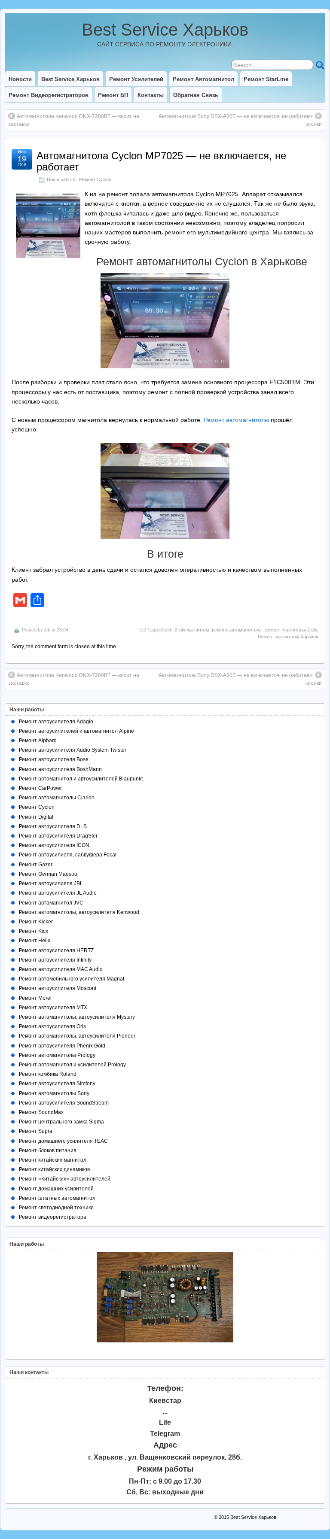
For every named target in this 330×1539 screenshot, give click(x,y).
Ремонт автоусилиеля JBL (51, 883)
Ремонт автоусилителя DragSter (58, 836)
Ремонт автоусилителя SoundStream (64, 1103)
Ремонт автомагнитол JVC (51, 903)
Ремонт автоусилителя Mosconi (57, 988)
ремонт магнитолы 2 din (291, 629)
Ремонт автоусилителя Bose (54, 759)
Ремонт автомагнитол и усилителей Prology (72, 1065)
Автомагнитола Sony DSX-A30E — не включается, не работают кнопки (240, 120)
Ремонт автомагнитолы (236, 419)
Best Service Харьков (165, 29)
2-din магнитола (192, 629)
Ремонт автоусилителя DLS (53, 826)
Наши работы (61, 179)
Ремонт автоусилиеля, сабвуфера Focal (67, 855)
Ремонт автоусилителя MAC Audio (61, 969)
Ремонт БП (113, 95)
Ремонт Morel (35, 998)
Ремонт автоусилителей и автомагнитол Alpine (76, 731)
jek (47, 629)
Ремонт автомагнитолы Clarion (57, 798)
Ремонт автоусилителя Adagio (56, 722)
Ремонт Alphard (38, 741)
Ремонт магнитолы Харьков (288, 636)
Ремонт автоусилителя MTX (53, 1008)
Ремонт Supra (35, 1131)
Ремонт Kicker (36, 922)
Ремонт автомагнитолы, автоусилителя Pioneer (77, 1036)
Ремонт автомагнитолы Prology (57, 1055)
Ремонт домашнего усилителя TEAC (63, 1141)
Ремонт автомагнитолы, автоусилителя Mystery (77, 1017)
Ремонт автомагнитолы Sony (54, 1093)
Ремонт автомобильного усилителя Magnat (71, 979)
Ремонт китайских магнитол (52, 1160)
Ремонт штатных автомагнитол (57, 1198)
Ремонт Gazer (35, 865)
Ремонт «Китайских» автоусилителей (64, 1179)
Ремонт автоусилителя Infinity (55, 960)
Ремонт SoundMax (41, 1112)
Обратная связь (195, 95)
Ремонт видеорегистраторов (49, 95)
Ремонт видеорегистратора (52, 1217)
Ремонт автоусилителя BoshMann (60, 769)
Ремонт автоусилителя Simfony (57, 1084)
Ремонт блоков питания (47, 1150)
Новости (20, 79)
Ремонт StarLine (266, 79)
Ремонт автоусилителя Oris (52, 1026)
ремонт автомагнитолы (237, 629)
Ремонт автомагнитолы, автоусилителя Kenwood (79, 912)
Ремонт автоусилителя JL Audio (58, 893)
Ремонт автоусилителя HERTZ (56, 950)
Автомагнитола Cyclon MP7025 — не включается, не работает (161, 161)
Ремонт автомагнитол (203, 79)
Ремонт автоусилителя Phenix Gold (62, 1046)
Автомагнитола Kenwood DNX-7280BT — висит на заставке (73, 120)
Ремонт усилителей (136, 79)
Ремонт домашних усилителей (56, 1189)
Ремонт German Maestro (48, 874)
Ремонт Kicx (33, 931)
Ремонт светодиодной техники (56, 1208)
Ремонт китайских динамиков (54, 1169)
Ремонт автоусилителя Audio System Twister (72, 750)
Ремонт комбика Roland (47, 1074)
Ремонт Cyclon (95, 179)
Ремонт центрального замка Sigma (61, 1122)
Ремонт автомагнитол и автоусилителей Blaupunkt (81, 779)
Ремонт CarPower (40, 788)
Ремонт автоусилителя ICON (54, 845)
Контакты (151, 95)
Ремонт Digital (36, 817)
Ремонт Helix (34, 941)
